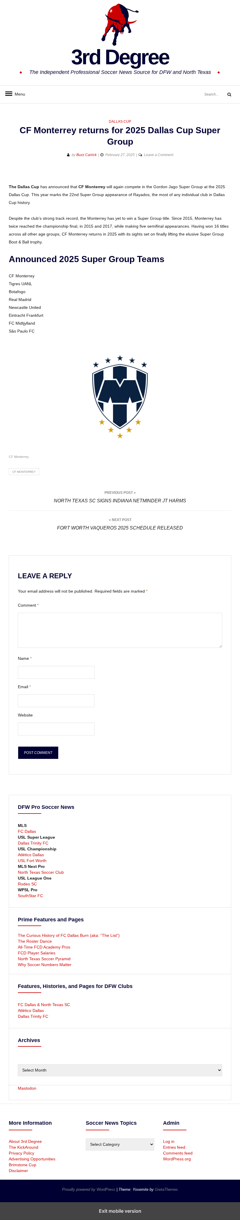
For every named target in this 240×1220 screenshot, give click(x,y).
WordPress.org (177, 1159)
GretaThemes (166, 1189)
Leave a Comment (158, 155)
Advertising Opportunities (32, 1159)
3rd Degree (120, 57)
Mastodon (27, 1088)
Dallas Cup (120, 122)
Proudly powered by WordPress (89, 1189)
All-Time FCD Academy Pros (44, 947)
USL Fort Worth (32, 860)
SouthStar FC (30, 895)
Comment (28, 605)
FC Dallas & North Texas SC (44, 1004)
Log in (168, 1141)
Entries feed (174, 1147)
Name (25, 658)
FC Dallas (27, 831)
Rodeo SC (27, 884)
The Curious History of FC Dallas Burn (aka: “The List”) (69, 935)
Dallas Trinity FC (33, 843)
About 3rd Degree (25, 1141)
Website (25, 715)
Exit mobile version (120, 1211)
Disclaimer (18, 1170)
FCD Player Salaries (36, 953)
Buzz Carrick (86, 155)
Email (24, 686)
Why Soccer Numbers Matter (44, 964)
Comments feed (178, 1153)
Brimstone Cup (22, 1164)
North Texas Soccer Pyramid (44, 958)
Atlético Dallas (31, 854)
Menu (17, 94)
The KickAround (23, 1147)
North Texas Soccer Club (41, 872)
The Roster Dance (35, 941)
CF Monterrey (24, 471)
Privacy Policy (21, 1153)
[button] (14, 173)
